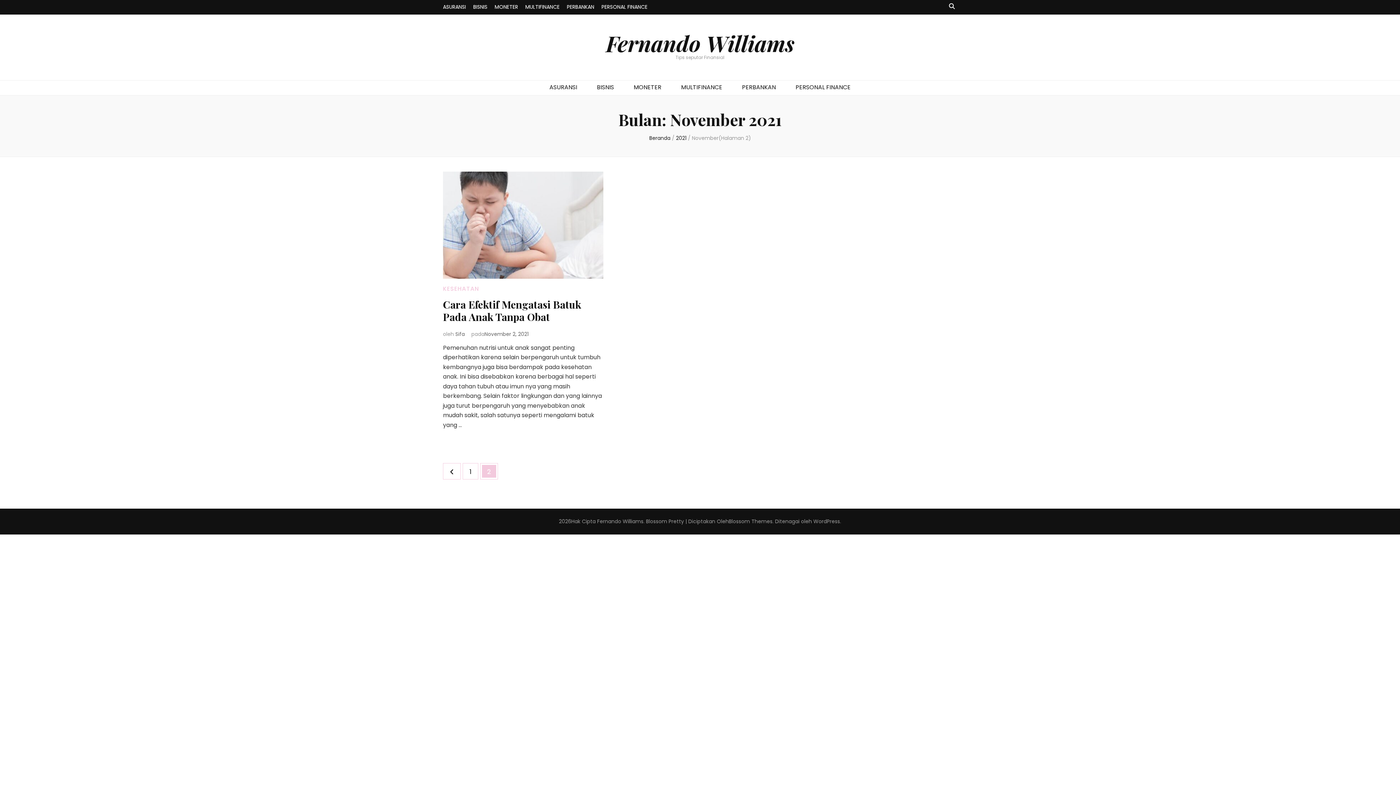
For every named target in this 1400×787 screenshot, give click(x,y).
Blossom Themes (751, 521)
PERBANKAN (580, 7)
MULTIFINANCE (542, 7)
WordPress (826, 521)
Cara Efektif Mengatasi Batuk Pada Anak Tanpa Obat (512, 311)
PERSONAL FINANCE (625, 7)
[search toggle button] (952, 7)
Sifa (460, 334)
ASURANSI (454, 7)
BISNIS (480, 7)
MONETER (506, 7)
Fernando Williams (700, 43)
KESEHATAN (461, 289)
